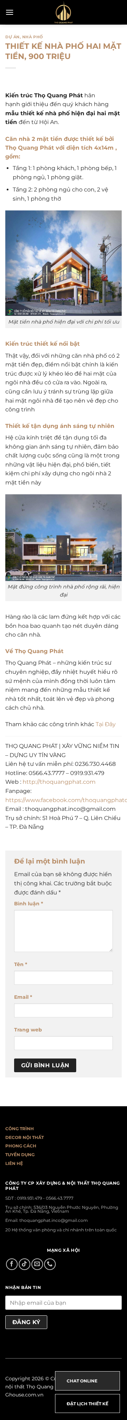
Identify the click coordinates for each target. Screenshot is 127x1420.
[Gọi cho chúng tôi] (50, 1264)
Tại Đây (106, 724)
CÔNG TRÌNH (19, 1128)
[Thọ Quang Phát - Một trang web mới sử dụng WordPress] (64, 12)
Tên (20, 964)
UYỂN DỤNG (21, 1154)
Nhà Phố (32, 36)
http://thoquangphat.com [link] (59, 782)
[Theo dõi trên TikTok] (24, 1264)
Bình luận (28, 903)
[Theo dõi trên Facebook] (12, 1264)
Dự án (12, 36)
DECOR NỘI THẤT (24, 1137)
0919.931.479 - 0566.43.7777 (45, 1198)
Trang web (28, 1030)
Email (23, 997)
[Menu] (9, 12)
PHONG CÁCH (20, 1145)
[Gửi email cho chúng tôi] (37, 1264)
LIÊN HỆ (14, 1163)
